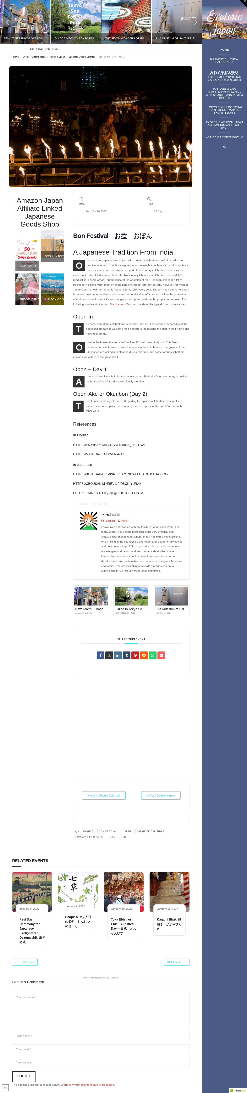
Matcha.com (117, 304)
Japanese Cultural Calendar (82, 57)
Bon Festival (108, 831)
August (88, 831)
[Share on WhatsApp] (152, 655)
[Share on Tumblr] (126, 655)
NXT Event (173, 962)
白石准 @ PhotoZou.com (123, 493)
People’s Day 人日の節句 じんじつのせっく (78, 921)
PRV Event (28, 962)
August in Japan (57, 57)
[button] (243, 3)
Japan (127, 831)
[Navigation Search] (224, 147)
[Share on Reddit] (144, 655)
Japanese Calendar (151, 831)
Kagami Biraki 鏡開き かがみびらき (169, 924)
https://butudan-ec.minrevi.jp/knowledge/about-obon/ (120, 474)
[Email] (161, 655)
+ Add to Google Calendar (104, 795)
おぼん (112, 837)
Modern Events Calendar (106, 978)
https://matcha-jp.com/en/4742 (98, 454)
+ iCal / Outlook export (161, 795)
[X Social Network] (109, 655)
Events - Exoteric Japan (34, 57)
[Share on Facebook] (100, 655)
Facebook (110, 520)
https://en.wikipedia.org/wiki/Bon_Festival (109, 445)
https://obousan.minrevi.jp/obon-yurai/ (107, 483)
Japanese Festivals (89, 837)
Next (193, 22)
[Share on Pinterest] (135, 655)
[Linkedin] (118, 655)
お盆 (124, 837)
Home (16, 57)
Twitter (124, 520)
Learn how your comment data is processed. (88, 1084)
